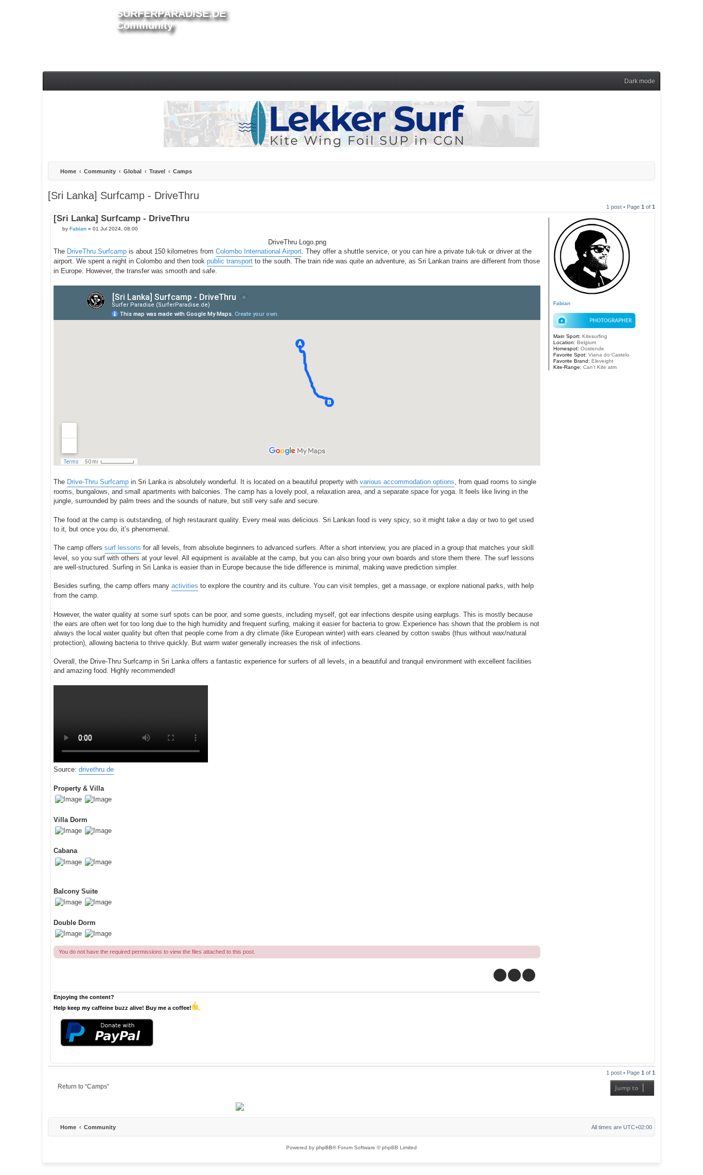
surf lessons (122, 547)
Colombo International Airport (259, 251)
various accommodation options (407, 482)
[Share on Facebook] (500, 975)
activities (184, 586)
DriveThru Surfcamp (97, 251)
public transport (230, 261)
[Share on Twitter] (514, 975)
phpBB (324, 1147)
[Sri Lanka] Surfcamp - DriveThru (123, 195)
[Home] (79, 34)
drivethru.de (96, 769)
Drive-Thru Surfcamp (98, 482)
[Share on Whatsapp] (528, 975)
